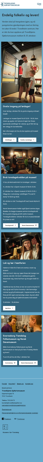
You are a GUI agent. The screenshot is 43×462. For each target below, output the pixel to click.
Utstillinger (8, 140)
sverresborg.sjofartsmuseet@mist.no (14, 405)
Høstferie (8, 308)
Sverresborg (9, 363)
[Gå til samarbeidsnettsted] (21, 427)
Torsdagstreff (9, 225)
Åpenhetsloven (6, 409)
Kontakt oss (29, 383)
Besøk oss (20, 383)
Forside (4, 383)
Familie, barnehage (26, 140)
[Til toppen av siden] (40, 453)
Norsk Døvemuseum (28, 225)
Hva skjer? (11, 383)
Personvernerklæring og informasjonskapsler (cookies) (20, 413)
